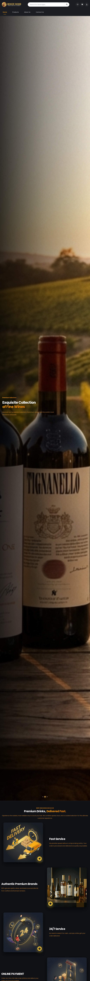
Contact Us (40, 12)
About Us (27, 12)
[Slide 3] (47, 796)
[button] (87, 4)
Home (5, 12)
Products (15, 12)
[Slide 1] (43, 796)
